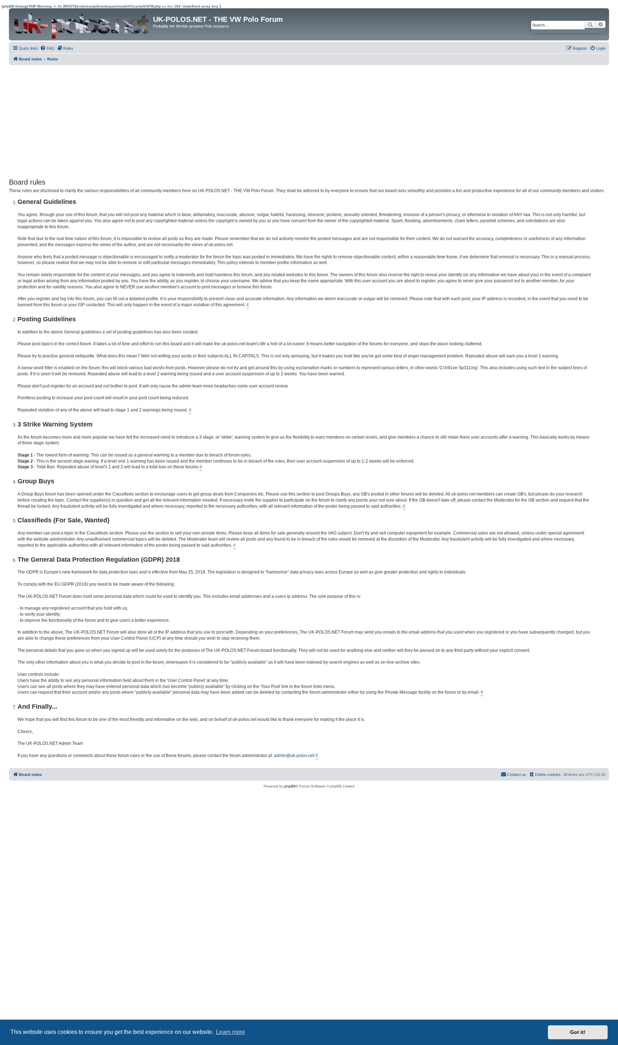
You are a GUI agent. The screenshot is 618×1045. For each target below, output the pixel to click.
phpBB (290, 786)
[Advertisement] (223, 119)
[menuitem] (47, 48)
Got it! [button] (577, 1032)
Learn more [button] (230, 1032)
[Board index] (82, 24)
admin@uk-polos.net (294, 755)
